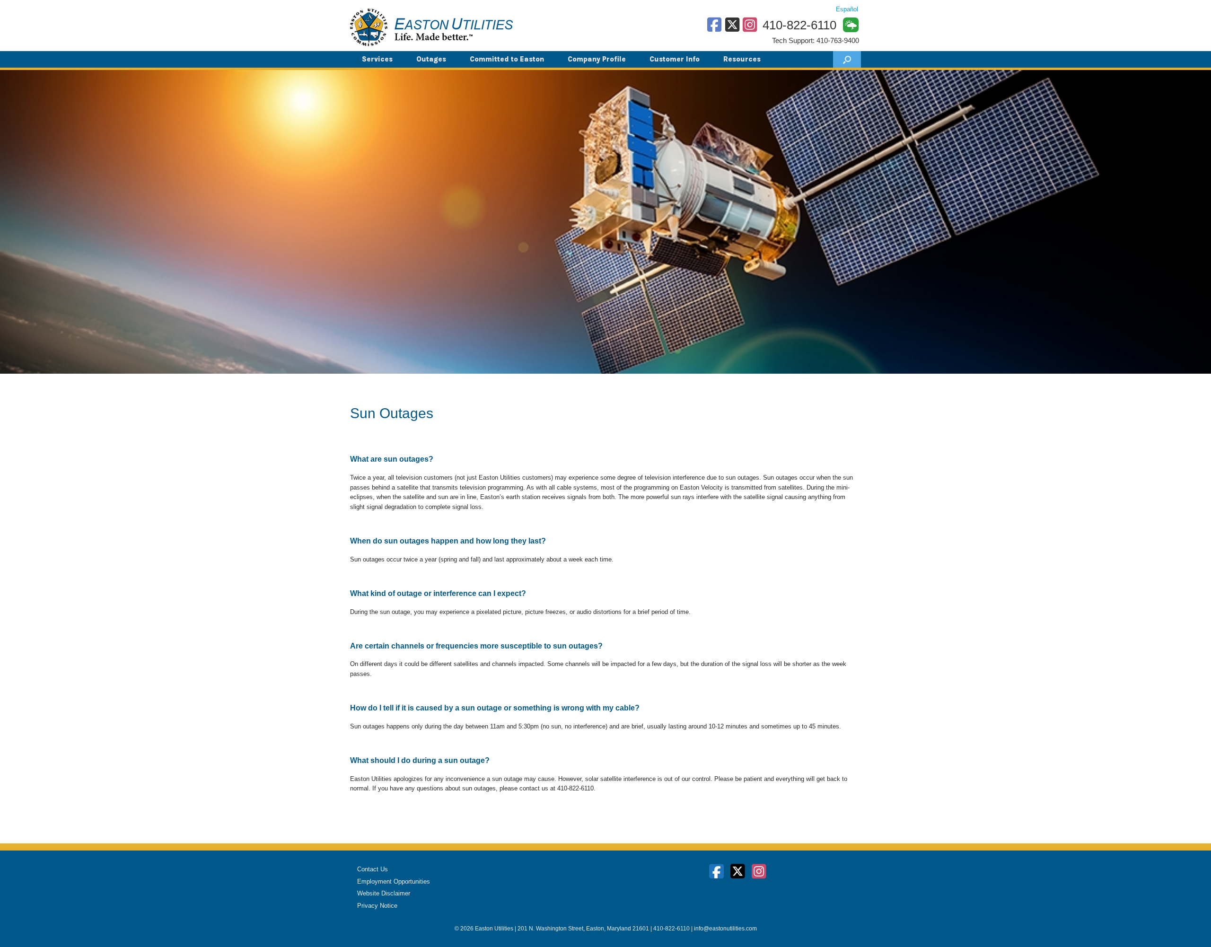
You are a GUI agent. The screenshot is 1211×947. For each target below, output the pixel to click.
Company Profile (597, 59)
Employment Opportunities (393, 881)
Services (377, 59)
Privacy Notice (377, 905)
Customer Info (674, 59)
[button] (847, 59)
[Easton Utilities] (431, 27)
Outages (431, 59)
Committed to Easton (507, 59)
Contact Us (372, 869)
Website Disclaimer (383, 893)
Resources (742, 59)
